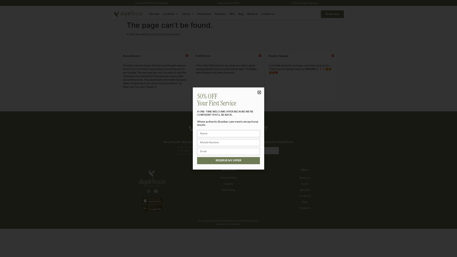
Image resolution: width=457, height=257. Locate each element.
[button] (259, 92)
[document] (228, 128)
